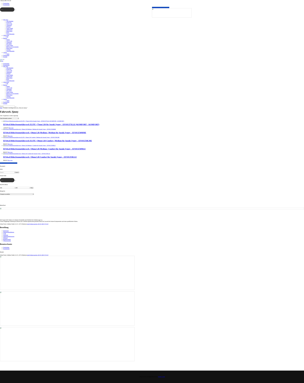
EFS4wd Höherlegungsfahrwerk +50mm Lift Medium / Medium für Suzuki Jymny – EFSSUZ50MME (44, 133)
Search (17, 172)
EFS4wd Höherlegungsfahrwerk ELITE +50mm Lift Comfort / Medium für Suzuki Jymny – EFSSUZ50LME (47, 141)
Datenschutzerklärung (8, 232)
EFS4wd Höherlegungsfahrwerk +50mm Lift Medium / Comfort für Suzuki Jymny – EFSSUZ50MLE (44, 149)
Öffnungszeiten (7, 240)
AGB (4, 233)
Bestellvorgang (7, 239)
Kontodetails (6, 249)
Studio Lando (161, 376)
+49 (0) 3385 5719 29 (42, 224)
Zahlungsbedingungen (8, 236)
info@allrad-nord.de (32, 224)
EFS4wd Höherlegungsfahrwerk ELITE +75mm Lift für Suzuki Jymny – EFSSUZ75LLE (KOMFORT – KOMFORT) (51, 124)
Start (1, 108)
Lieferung (5, 235)
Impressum (6, 230)
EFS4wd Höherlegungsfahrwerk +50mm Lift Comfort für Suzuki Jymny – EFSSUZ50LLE (40, 157)
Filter (32, 187)
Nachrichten (6, 247)
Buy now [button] (11, 128)
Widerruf (5, 238)
